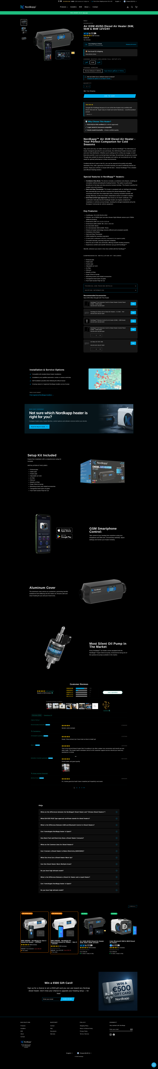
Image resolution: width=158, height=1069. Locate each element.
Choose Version (91, 67)
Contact (95, 7)
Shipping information (131, 44)
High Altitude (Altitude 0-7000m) (114, 71)
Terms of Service (84, 1034)
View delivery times (91, 54)
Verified (105, 710)
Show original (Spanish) (40, 773)
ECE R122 (99, 215)
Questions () (48, 715)
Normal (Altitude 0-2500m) (93, 71)
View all (133, 906)
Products (63, 7)
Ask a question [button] (113, 692)
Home (85, 20)
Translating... (37, 731)
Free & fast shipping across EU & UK (102, 1)
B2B (80, 7)
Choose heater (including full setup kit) (102, 59)
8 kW (98, 62)
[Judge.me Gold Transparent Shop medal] (106, 704)
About (86, 7)
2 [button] (76, 787)
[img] (66, 725)
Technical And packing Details (98, 286)
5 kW (92, 62)
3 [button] (79, 787)
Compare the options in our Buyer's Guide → (99, 78)
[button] (88, 35)
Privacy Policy (84, 1031)
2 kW (86, 62)
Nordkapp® (88, 23)
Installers (73, 7)
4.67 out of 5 (49, 691)
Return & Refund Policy (86, 1028)
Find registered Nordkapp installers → (42, 395)
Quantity (88, 83)
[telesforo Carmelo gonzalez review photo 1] (66, 768)
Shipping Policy (84, 1025)
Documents (53, 1031)
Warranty (52, 1034)
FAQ (51, 1028)
